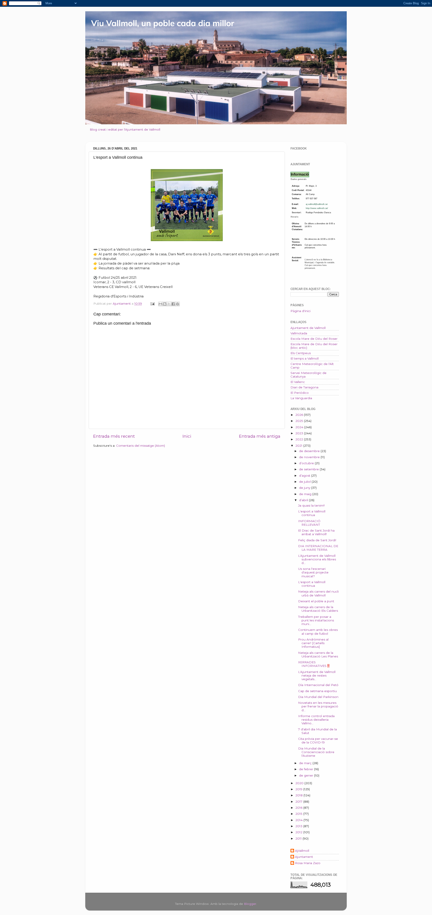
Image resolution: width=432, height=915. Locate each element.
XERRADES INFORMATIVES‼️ (314, 664)
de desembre (310, 451)
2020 (299, 783)
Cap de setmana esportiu (317, 691)
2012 (299, 832)
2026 (299, 415)
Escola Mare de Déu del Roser (314, 338)
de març (306, 763)
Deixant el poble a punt (316, 601)
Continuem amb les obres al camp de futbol (318, 631)
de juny (305, 487)
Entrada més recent (114, 436)
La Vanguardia (301, 398)
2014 (299, 820)
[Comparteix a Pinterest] (177, 304)
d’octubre (307, 463)
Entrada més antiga (259, 436)
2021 (299, 445)
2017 (299, 801)
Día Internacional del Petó (318, 685)
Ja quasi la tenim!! (311, 505)
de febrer (306, 769)
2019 (299, 789)
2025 (299, 421)
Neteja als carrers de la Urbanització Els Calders (318, 608)
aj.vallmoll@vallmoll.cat (317, 204)
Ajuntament (304, 856)
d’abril (304, 500)
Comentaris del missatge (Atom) (140, 445)
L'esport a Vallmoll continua (311, 513)
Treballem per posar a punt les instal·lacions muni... (316, 620)
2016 (299, 807)
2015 (299, 813)
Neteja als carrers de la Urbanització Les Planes (318, 654)
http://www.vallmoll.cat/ (317, 208)
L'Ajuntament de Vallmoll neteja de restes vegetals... (316, 675)
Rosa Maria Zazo (307, 863)
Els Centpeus (300, 353)
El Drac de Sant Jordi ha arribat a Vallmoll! (316, 532)
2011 (299, 838)
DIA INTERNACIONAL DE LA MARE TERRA (318, 547)
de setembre (309, 469)
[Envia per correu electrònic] (160, 304)
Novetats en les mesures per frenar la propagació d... (318, 706)
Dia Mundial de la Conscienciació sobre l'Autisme (316, 752)
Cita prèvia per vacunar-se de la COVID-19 (318, 740)
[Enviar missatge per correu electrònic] (152, 303)
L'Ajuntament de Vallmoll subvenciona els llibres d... (317, 559)
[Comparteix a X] (169, 304)
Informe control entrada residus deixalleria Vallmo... (316, 719)
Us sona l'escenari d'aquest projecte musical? (313, 572)
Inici (186, 436)
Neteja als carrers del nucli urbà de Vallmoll (318, 593)
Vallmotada (298, 333)
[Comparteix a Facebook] (173, 304)
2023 (299, 433)
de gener (306, 775)
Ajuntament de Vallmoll (308, 328)
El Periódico (299, 392)
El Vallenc (297, 382)
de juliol (305, 481)
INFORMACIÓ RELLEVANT (309, 522)
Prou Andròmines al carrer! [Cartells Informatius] (313, 643)
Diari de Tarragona (304, 387)
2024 (299, 427)
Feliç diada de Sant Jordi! (317, 540)
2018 (299, 795)
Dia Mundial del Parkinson (318, 697)
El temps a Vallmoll (304, 358)
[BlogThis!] (164, 304)
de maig (305, 494)
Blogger (250, 904)
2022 (299, 439)
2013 (299, 826)
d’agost (305, 475)
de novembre (310, 457)
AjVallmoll (302, 850)
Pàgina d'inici (300, 311)
